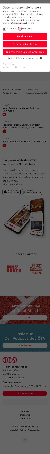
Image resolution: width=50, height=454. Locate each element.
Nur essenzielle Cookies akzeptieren (25, 51)
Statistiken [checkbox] (27, 28)
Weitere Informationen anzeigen (24, 58)
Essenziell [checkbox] (11, 28)
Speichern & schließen (25, 44)
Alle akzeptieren (25, 36)
